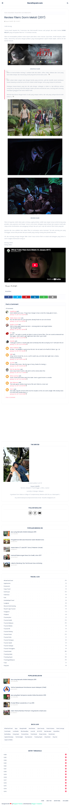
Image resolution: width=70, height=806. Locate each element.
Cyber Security (40, 728)
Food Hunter (7, 731)
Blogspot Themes (17, 803)
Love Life (33, 731)
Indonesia (35, 594)
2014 (35, 788)
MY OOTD (39, 731)
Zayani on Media (8, 740)
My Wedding (7, 734)
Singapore (35, 611)
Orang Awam (16, 734)
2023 (35, 763)
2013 (35, 791)
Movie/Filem (11, 12)
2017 (35, 780)
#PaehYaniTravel (35, 580)
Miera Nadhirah (14, 347)
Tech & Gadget (19, 737)
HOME (42, 800)
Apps (16, 728)
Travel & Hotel (35, 651)
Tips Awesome (28, 737)
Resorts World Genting (35, 606)
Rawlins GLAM (14, 324)
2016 (35, 783)
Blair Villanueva (14, 382)
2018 (35, 777)
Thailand (35, 614)
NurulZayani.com (35, 3)
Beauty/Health (23, 728)
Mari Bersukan (47, 731)
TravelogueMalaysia (35, 660)
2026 (35, 754)
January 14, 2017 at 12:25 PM (18, 314)
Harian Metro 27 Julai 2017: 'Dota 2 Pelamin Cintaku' (27, 547)
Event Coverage (60, 728)
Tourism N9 (35, 628)
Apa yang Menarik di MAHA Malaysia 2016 (23, 532)
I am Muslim (16, 731)
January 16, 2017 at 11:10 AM (18, 372)
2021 (35, 768)
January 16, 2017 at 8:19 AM (18, 359)
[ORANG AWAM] (7, 689)
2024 (35, 760)
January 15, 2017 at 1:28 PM (18, 329)
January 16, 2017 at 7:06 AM (18, 351)
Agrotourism (35, 583)
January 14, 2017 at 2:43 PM (18, 321)
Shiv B (11, 389)
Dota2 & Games (50, 728)
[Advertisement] (35, 429)
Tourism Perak (35, 634)
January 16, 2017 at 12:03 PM (18, 379)
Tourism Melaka (35, 626)
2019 (35, 774)
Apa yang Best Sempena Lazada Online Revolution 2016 (28, 695)
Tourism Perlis (35, 637)
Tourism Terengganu (35, 648)
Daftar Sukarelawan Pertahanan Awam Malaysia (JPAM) (28, 687)
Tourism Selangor (35, 645)
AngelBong (13, 311)
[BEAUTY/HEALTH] (7, 712)
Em (11, 333)
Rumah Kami (52, 734)
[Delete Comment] (26, 314)
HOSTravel (35, 592)
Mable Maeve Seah (15, 318)
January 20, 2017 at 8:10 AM (18, 394)
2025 (35, 757)
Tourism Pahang (35, 631)
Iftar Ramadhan (24, 731)
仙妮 (11, 354)
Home (5, 12)
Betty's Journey (14, 376)
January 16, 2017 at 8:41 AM (18, 366)
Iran (35, 597)
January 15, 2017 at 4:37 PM (18, 338)
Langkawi (35, 603)
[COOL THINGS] (7, 704)
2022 (35, 766)
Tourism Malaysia (35, 623)
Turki (35, 662)
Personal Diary (24, 734)
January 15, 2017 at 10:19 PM (18, 344)
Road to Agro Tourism (35, 609)
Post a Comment (10, 397)
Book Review (32, 728)
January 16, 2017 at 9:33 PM (18, 386)
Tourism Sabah (35, 643)
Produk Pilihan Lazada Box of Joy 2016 (22, 703)
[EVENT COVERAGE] (7, 681)
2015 (35, 785)
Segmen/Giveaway (8, 737)
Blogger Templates (37, 803)
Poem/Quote (34, 734)
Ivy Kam (12, 362)
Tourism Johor (35, 617)
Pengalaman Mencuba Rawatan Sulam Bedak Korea (27, 540)
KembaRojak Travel (35, 600)
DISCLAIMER (65, 800)
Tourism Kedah (35, 620)
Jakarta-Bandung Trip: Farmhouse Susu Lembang (26, 563)
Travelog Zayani (35, 657)
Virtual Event (47, 737)
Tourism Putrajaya (35, 640)
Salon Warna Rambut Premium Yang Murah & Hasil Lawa (28, 711)
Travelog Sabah (35, 654)
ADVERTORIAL (57, 800)
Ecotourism (35, 586)
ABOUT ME (49, 800)
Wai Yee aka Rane (15, 369)
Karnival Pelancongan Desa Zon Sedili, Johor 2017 (26, 555)
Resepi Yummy (42, 734)
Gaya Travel (35, 589)
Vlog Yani (35, 665)
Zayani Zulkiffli (9, 21)
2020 (35, 771)
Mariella (12, 341)
